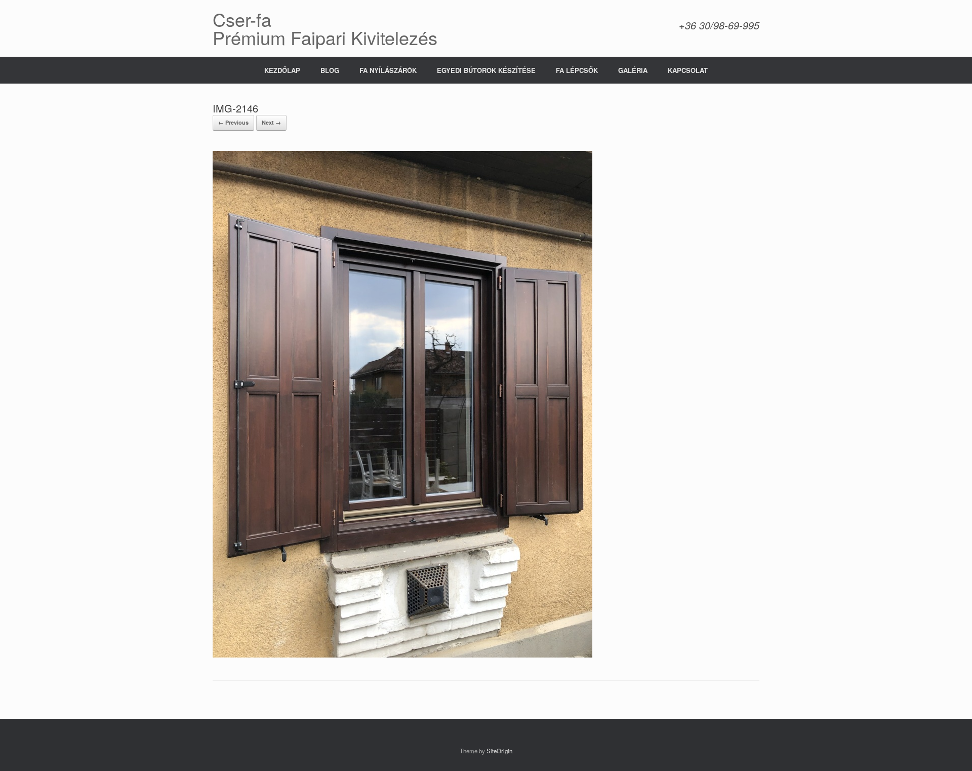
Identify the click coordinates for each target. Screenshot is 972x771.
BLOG (329, 70)
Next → (271, 122)
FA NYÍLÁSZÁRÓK (388, 70)
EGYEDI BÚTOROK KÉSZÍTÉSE (486, 70)
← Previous (233, 122)
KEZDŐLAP (282, 70)
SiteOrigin (499, 751)
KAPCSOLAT (688, 70)
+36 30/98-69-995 (719, 25)
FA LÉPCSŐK (577, 70)
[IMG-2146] (402, 655)
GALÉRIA (632, 70)
